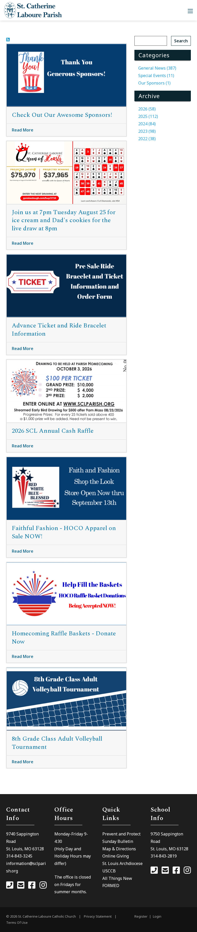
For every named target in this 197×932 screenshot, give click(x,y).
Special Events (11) (156, 75)
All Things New (117, 878)
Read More (22, 130)
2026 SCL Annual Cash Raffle (53, 431)
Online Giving (115, 856)
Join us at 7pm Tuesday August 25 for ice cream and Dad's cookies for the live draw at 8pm (63, 220)
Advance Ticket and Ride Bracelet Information (59, 329)
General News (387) (157, 68)
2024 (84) (147, 124)
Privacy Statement (98, 916)
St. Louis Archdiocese (122, 863)
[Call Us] (9, 885)
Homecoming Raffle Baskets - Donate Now (64, 637)
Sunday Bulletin (117, 841)
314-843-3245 (19, 856)
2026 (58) (147, 109)
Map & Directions (119, 849)
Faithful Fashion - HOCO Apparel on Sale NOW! (64, 532)
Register (140, 916)
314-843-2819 (164, 856)
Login (157, 916)
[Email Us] (20, 885)
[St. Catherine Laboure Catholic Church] (33, 10)
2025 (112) (148, 116)
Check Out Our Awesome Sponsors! (62, 115)
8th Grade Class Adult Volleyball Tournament (57, 742)
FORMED (110, 885)
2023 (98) (147, 131)
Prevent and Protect (121, 834)
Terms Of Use (17, 922)
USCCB (109, 871)
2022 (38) (147, 139)
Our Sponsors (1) (154, 83)
